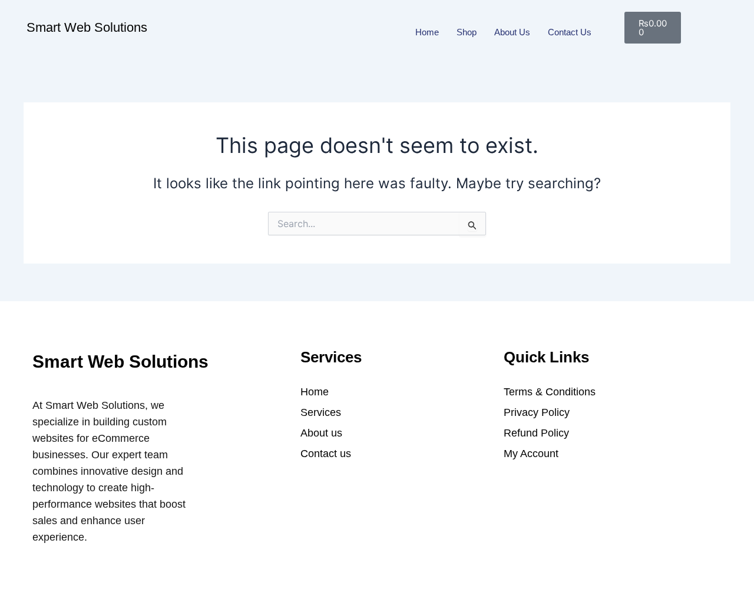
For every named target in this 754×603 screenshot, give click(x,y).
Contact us (569, 32)
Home (427, 32)
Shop (467, 32)
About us (512, 32)
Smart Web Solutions (87, 27)
